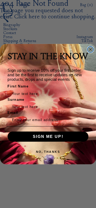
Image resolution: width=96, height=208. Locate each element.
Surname (15, 99)
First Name (18, 86)
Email (12, 112)
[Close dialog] (90, 49)
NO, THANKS (48, 151)
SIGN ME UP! (48, 136)
